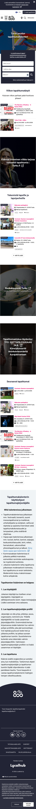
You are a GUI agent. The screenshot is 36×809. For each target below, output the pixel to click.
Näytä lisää (19, 255)
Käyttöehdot (28, 748)
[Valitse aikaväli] (27, 74)
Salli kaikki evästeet (28, 804)
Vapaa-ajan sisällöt (18, 57)
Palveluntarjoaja (24, 752)
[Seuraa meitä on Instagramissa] (23, 734)
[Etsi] (25, 18)
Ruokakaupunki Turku (16, 288)
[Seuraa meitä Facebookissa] (12, 734)
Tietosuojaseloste (14, 744)
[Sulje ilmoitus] (34, 2)
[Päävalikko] (2, 17)
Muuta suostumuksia (11, 776)
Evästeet (26, 744)
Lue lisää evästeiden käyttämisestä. (13, 798)
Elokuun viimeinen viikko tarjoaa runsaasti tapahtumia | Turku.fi (18, 162)
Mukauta (16, 804)
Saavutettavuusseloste (13, 748)
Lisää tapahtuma (30, 12)
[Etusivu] (9, 18)
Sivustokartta (11, 752)
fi (20, 11)
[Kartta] (21, 18)
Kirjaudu (31, 18)
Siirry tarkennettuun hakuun (22, 80)
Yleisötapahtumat (18, 53)
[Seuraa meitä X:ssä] (18, 734)
